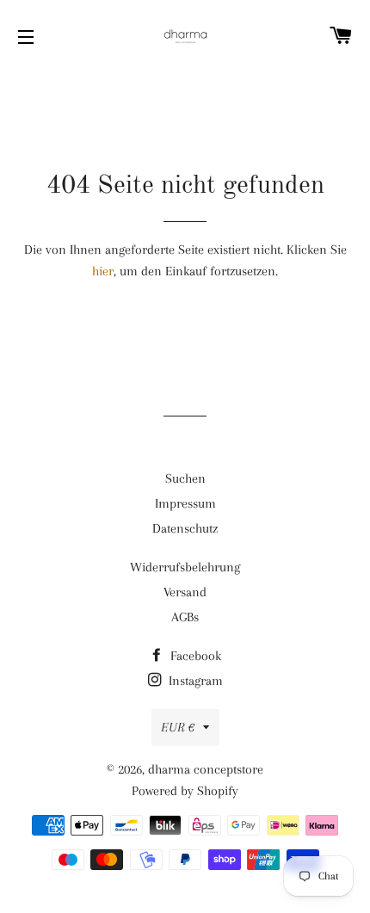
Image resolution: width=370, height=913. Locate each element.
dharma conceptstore (205, 769)
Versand (185, 592)
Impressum (185, 503)
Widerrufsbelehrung (185, 567)
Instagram (194, 680)
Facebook (194, 655)
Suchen (185, 478)
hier (103, 271)
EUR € (177, 727)
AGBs (185, 617)
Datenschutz (185, 528)
